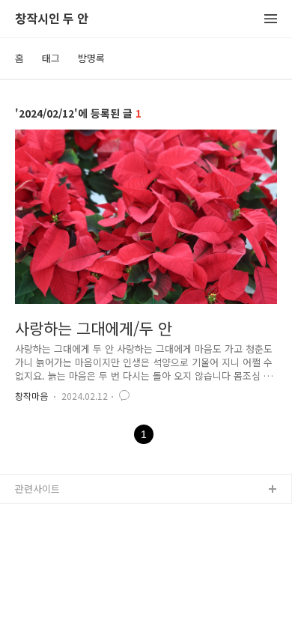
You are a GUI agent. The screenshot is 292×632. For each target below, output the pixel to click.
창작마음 (31, 395)
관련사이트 (37, 488)
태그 (51, 58)
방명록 (91, 58)
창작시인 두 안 (51, 19)
